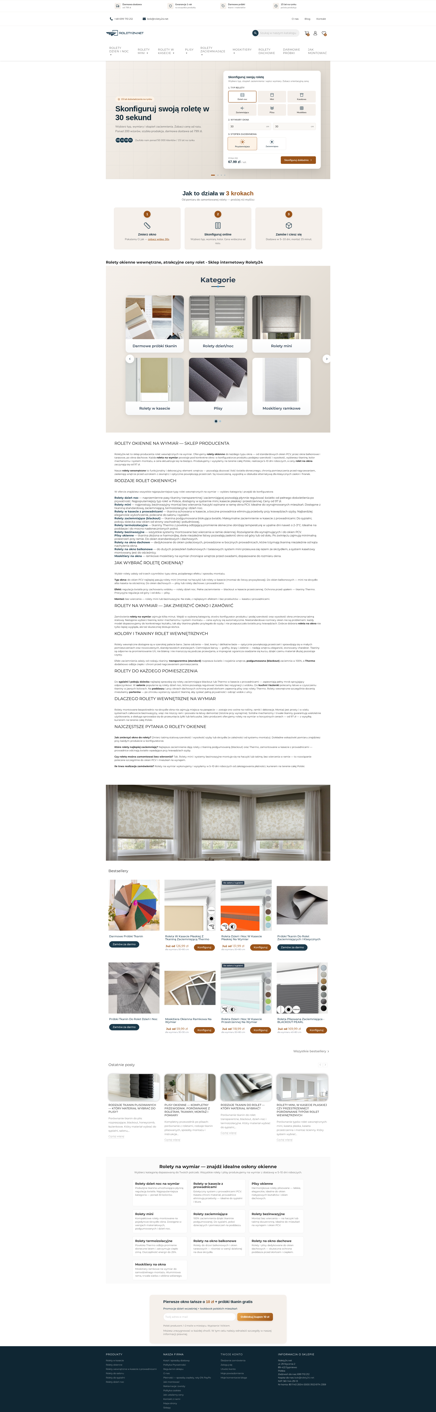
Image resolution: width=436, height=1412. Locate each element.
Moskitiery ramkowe (281, 408)
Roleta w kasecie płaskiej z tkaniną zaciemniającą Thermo (187, 938)
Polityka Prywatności (174, 1364)
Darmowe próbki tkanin (155, 346)
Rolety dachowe (267, 51)
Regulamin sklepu (173, 1369)
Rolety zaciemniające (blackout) (137, 518)
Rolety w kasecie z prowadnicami (138, 511)
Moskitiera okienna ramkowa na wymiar (188, 1020)
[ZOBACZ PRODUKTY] (155, 317)
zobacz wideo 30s (158, 239)
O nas (295, 18)
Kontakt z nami (171, 1399)
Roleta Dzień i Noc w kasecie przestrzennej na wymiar (241, 1020)
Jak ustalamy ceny (173, 1394)
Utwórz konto (228, 1369)
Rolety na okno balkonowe (133, 549)
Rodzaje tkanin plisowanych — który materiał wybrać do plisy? (132, 1108)
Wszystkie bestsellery (311, 1051)
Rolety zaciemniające (212, 49)
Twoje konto (232, 1354)
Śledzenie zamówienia (233, 1360)
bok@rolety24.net (157, 18)
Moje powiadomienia (232, 1373)
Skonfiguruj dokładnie (296, 160)
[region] (218, 119)
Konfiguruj (204, 947)
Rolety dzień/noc (218, 346)
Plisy (189, 49)
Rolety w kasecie (166, 51)
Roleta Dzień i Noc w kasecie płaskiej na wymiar (241, 938)
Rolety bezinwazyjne (129, 532)
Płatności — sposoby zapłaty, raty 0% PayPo (187, 1377)
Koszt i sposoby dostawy (176, 1360)
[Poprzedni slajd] (113, 119)
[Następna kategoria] (327, 359)
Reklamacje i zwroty (174, 1386)
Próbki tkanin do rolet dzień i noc (133, 1019)
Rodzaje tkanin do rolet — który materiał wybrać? (243, 1106)
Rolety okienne (114, 1364)
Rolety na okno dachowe (132, 542)
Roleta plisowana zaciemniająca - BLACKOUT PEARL (300, 1020)
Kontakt (321, 18)
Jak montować (317, 51)
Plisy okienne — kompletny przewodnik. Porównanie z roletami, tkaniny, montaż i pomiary (187, 1110)
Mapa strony (170, 1403)
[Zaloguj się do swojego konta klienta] (315, 32)
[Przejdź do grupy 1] (216, 421)
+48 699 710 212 (123, 18)
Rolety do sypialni (115, 1377)
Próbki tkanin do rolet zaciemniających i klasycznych (299, 938)
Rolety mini (144, 51)
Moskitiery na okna (128, 556)
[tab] (213, 175)
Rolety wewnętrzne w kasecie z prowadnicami (131, 1369)
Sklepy (167, 1407)
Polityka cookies (172, 1390)
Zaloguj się (226, 1364)
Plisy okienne (124, 535)
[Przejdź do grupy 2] (220, 421)
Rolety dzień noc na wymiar (157, 1183)
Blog (307, 18)
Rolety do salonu (115, 1373)
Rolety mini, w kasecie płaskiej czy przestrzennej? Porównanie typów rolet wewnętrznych (302, 1110)
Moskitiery (242, 49)
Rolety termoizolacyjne (131, 525)
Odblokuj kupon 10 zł (255, 1316)
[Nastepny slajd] (323, 119)
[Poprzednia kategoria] (130, 359)
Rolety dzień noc (126, 497)
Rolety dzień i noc (119, 49)
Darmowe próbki (291, 51)
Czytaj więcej (116, 1136)
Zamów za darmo (124, 944)
